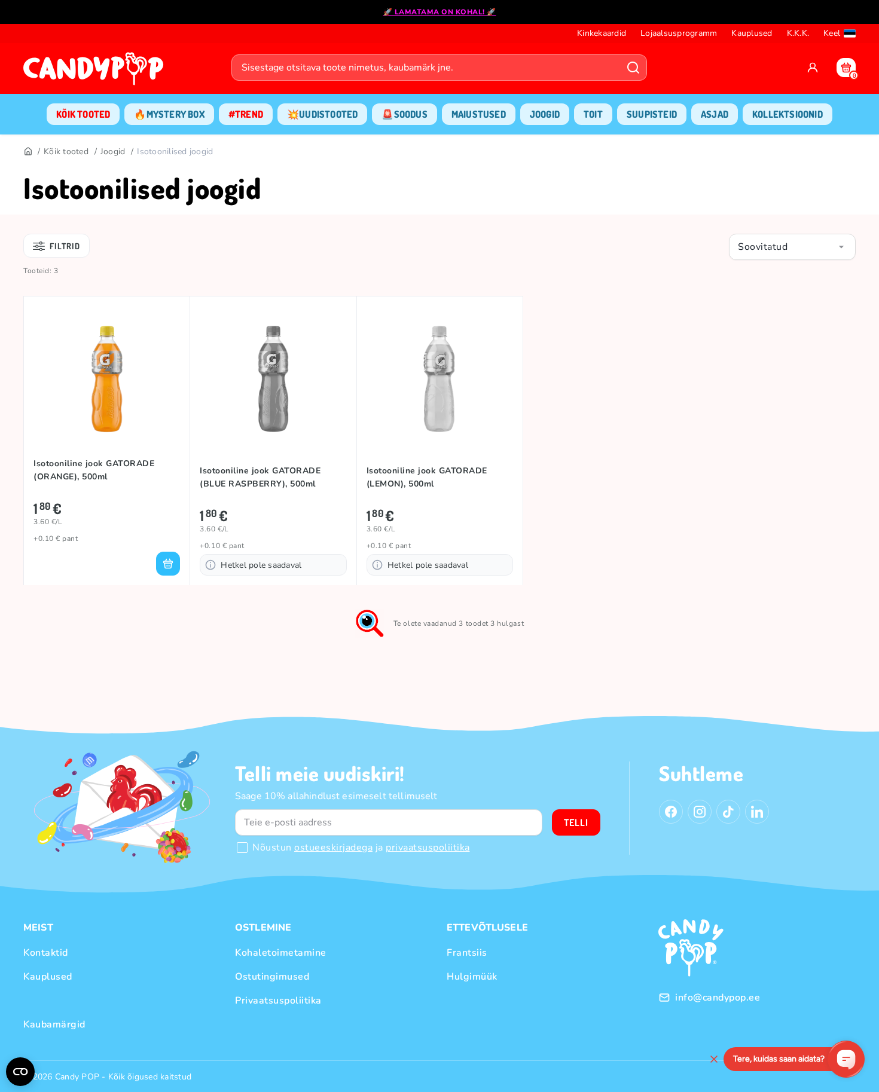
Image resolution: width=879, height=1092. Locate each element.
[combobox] (792, 247)
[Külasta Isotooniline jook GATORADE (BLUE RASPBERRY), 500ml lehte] (273, 379)
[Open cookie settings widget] (20, 1071)
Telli (576, 822)
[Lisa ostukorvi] (168, 564)
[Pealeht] (27, 152)
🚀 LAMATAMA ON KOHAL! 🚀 (439, 12)
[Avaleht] (96, 72)
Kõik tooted (66, 151)
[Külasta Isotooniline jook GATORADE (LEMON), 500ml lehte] (440, 379)
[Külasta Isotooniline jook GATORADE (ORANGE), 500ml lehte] (107, 379)
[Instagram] (700, 812)
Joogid (113, 151)
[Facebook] (671, 812)
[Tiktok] (728, 812)
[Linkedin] (757, 812)
